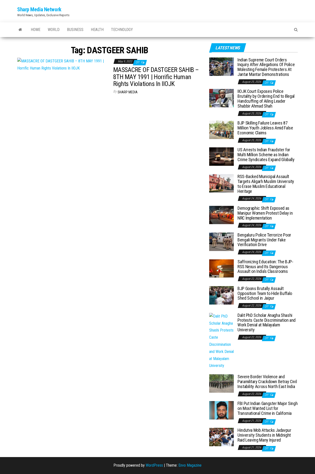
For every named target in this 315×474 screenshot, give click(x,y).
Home (35, 29)
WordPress (154, 465)
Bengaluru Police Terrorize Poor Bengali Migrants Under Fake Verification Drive (264, 239)
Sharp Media (128, 92)
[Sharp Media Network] (20, 29)
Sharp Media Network (39, 9)
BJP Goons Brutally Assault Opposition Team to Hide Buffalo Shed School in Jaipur (264, 293)
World (54, 29)
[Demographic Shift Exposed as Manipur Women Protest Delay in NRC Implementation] (221, 214)
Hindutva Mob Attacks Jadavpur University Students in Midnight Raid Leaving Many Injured (264, 435)
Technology (122, 29)
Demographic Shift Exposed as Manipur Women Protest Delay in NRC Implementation (265, 213)
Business (75, 29)
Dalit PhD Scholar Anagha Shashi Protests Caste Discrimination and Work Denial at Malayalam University (266, 322)
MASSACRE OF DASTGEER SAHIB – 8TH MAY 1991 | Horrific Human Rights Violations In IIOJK (156, 76)
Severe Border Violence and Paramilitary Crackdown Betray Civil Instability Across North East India (267, 381)
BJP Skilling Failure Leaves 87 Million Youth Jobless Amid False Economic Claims (265, 127)
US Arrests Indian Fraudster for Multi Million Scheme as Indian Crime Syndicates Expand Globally (265, 154)
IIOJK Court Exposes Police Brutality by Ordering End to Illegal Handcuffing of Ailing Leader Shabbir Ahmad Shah (266, 98)
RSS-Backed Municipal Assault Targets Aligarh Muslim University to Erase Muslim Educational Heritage (265, 184)
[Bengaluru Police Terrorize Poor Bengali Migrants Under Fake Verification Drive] (221, 241)
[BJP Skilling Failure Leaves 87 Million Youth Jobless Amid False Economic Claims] (221, 129)
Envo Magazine (190, 465)
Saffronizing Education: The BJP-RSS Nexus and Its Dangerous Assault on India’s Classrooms (265, 266)
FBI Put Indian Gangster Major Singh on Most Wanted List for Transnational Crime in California (267, 408)
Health (97, 29)
